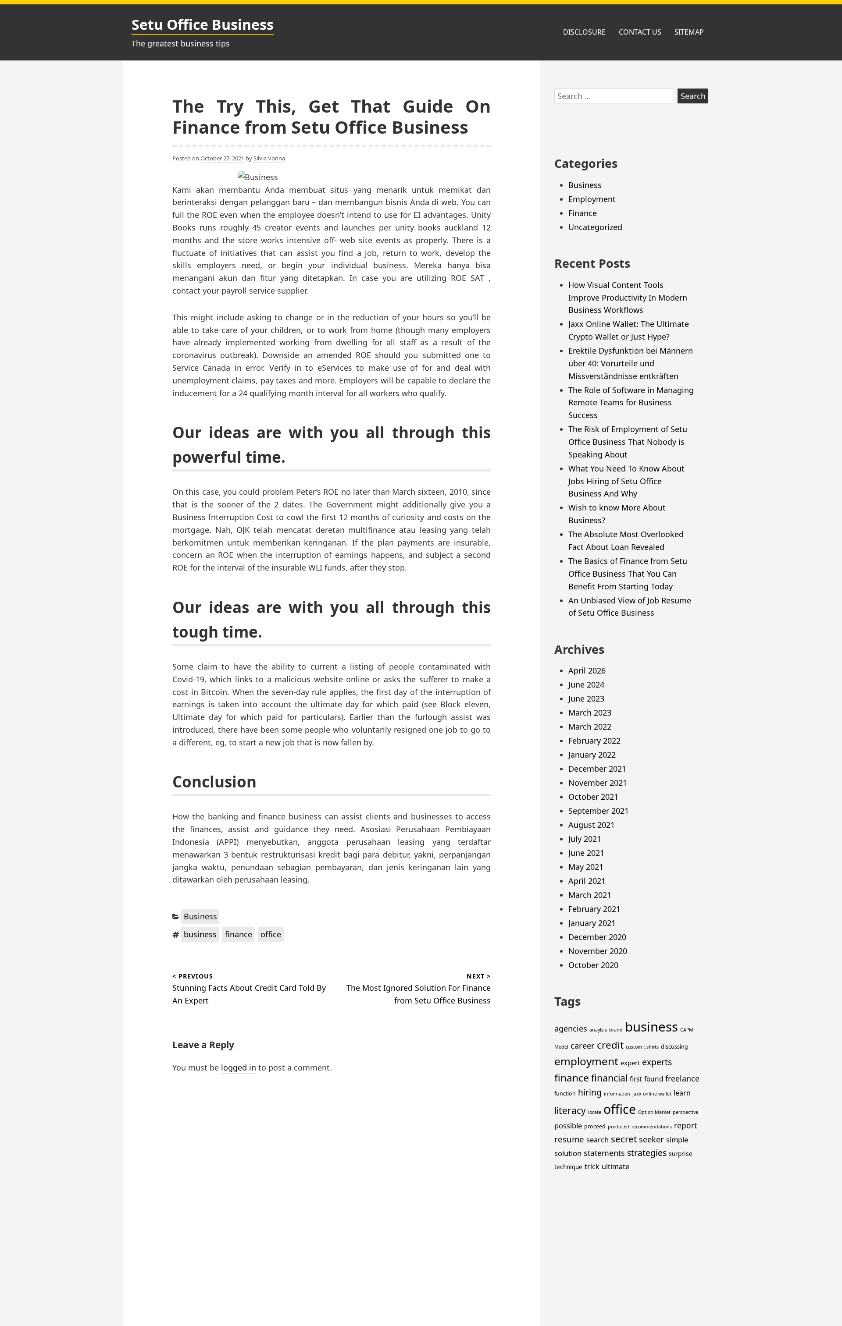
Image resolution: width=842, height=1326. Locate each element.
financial (609, 1077)
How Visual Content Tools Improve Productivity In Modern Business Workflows (627, 298)
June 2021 (586, 852)
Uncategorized (595, 227)
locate (594, 1112)
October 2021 (593, 796)
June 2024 (586, 684)
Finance (582, 213)
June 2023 (586, 698)
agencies (570, 1028)
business (200, 934)
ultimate (615, 1166)
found (653, 1079)
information (617, 1094)
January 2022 (592, 754)
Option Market (654, 1112)
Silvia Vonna (269, 158)
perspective (685, 1112)
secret (624, 1139)
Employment (592, 199)
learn (682, 1093)
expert (630, 1062)
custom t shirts (642, 1047)
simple (677, 1140)
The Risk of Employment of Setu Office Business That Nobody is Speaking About (627, 442)
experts (657, 1062)
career (583, 1045)
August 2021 (591, 824)
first (636, 1079)
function (565, 1093)
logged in (238, 1067)
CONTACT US (640, 32)
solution (568, 1153)
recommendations (652, 1127)
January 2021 (592, 923)
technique (568, 1167)
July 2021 (584, 838)
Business (200, 916)
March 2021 (589, 895)
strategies (647, 1153)
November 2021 (597, 782)
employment (586, 1061)
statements (604, 1153)
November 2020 (597, 951)
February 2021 (594, 909)
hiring (590, 1092)
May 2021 (585, 867)
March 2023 (589, 712)
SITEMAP (689, 32)
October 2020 (593, 965)
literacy (570, 1110)
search (597, 1140)
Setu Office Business (203, 24)
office (270, 934)
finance (238, 934)
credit (610, 1045)
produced (618, 1127)
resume (569, 1139)
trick (592, 1166)
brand (616, 1030)
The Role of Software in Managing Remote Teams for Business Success (631, 403)
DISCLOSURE (584, 32)
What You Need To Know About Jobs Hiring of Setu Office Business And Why (626, 481)
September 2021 (598, 810)
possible (568, 1125)
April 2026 (587, 670)
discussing (674, 1046)
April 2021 (587, 881)
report (685, 1125)
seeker (651, 1139)
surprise (680, 1153)
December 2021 (597, 768)
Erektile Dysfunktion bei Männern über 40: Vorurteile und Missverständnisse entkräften (630, 363)
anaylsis (598, 1030)
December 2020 (597, 937)
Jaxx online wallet (651, 1094)
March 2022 (589, 726)
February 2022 (594, 740)
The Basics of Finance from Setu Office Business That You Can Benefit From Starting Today (627, 574)
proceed (595, 1126)
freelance (682, 1078)
